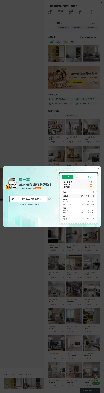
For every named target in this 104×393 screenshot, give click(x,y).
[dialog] (52, 196)
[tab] (67, 177)
